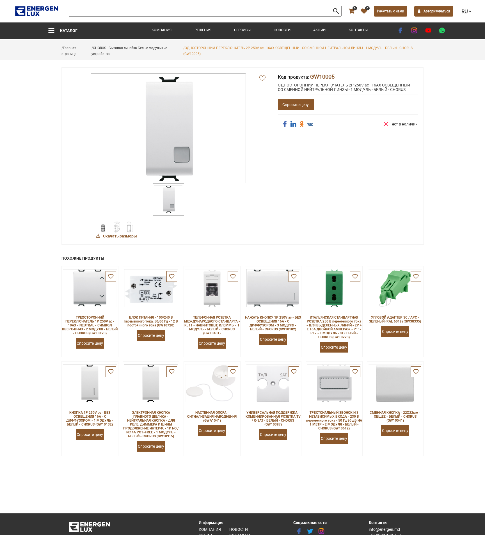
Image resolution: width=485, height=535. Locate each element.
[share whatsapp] (442, 30)
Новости (282, 30)
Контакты (358, 30)
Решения (203, 30)
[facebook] (400, 30)
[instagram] (414, 30)
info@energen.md (384, 529)
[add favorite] (262, 78)
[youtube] (428, 30)
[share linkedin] (293, 124)
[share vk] (310, 124)
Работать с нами (390, 11)
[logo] (37, 11)
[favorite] (111, 276)
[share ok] (302, 124)
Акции (319, 30)
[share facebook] (285, 124)
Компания (161, 30)
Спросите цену (295, 104)
